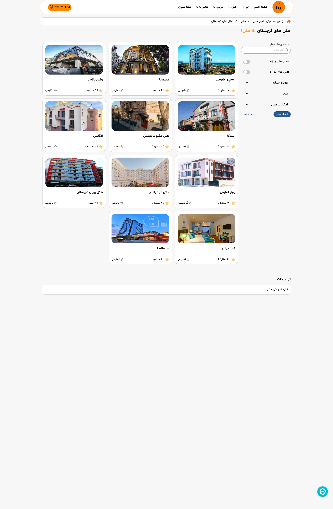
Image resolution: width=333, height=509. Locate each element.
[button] (282, 114)
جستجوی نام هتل (279, 44)
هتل (243, 21)
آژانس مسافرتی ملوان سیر (268, 21)
